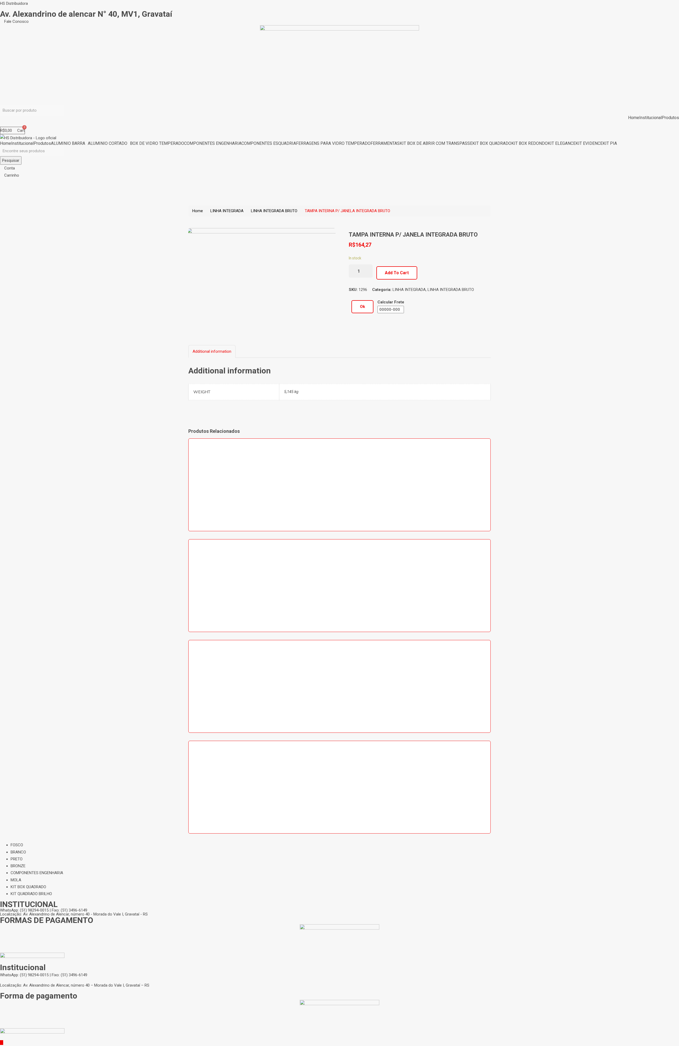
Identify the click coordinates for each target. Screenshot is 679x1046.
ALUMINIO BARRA (68, 143)
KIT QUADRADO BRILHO (31, 893)
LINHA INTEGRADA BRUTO (274, 210)
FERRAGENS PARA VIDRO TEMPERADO (333, 143)
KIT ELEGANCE (562, 143)
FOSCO (17, 845)
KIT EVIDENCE (589, 143)
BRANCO (18, 852)
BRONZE (18, 866)
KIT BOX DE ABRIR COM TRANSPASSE (436, 143)
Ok (362, 306)
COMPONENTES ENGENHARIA (212, 143)
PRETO (17, 859)
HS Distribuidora (14, 3)
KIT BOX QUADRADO (491, 143)
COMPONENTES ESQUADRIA (268, 143)
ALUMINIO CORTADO (107, 143)
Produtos (670, 118)
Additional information (212, 351)
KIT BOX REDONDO (529, 143)
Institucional (650, 118)
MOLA (16, 880)
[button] (14, 21)
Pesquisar (10, 160)
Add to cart (397, 272)
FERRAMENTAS (385, 143)
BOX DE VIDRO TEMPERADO (157, 143)
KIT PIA (610, 143)
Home (633, 118)
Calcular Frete (390, 302)
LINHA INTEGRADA (226, 210)
